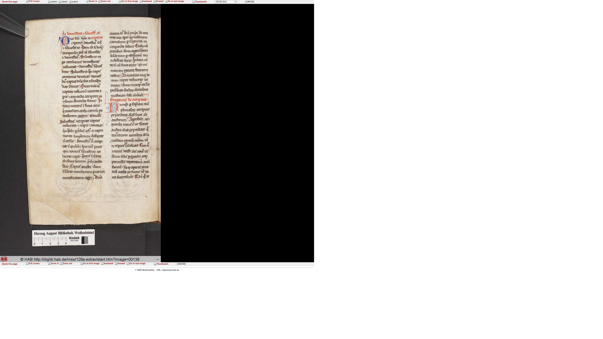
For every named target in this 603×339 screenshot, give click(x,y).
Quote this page (9, 1)
